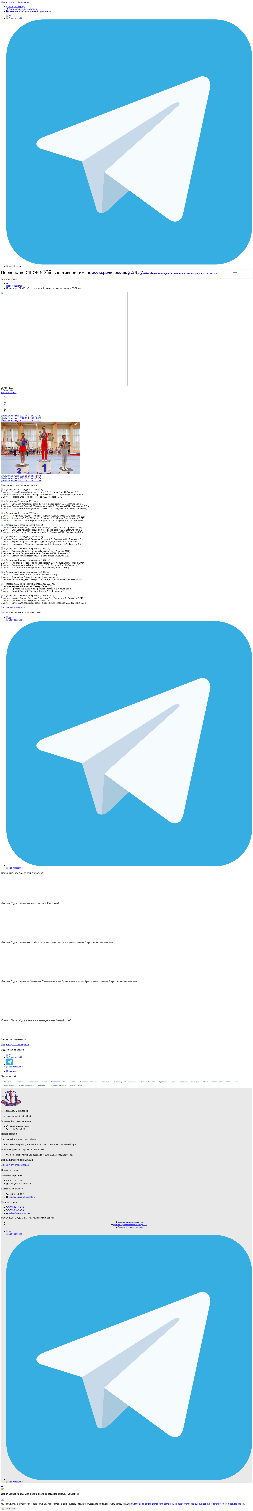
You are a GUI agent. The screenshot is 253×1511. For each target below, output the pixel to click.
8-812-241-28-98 (16, 1207)
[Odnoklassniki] (14, 18)
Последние (11, 1071)
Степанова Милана (26, 1086)
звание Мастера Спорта (221, 1082)
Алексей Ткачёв (76, 1086)
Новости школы (8, 392)
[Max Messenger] (14, 266)
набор (237, 1082)
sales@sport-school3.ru (20, 1213)
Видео (173, 1082)
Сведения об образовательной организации (29, 11)
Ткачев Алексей (9, 1086)
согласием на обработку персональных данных (187, 1504)
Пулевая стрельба (58, 1082)
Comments (7, 390)
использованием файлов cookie (228, 1504)
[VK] (8, 16)
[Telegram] (129, 264)
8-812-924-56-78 (16, 1210)
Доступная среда (16, 7)
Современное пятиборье (189, 1082)
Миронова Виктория (58, 1086)
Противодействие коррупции (22, 9)
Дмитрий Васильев (148, 1082)
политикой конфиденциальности (147, 1504)
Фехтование (20, 1082)
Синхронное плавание (88, 1082)
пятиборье (42, 1086)
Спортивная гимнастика (13, 607)
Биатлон (72, 1082)
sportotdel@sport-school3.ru (22, 1197)
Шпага (205, 1082)
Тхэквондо (105, 1082)
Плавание (7, 1082)
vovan (14, 279)
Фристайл (163, 1082)
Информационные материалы (124, 1082)
